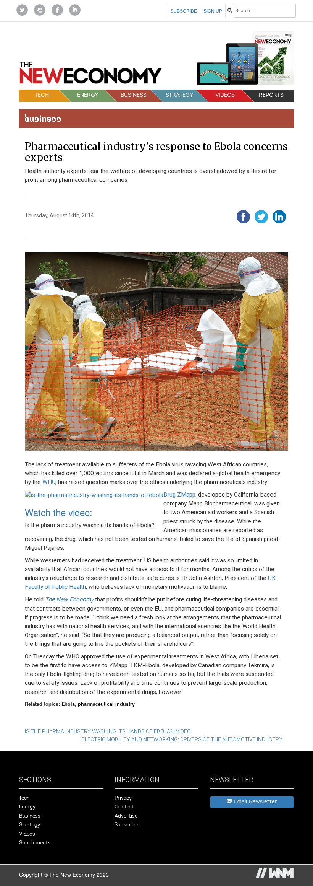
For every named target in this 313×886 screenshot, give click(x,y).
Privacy (123, 798)
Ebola (68, 703)
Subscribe (183, 11)
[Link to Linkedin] (75, 9)
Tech (42, 95)
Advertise (126, 816)
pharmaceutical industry (106, 703)
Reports (271, 95)
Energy (87, 95)
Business (134, 95)
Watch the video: (58, 512)
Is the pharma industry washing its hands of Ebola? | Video (108, 731)
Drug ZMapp (179, 494)
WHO (48, 482)
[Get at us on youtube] (39, 9)
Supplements (35, 843)
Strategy (179, 95)
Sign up (212, 11)
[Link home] (90, 75)
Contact (124, 807)
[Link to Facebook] (57, 9)
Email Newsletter (254, 801)
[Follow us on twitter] (22, 9)
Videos (225, 95)
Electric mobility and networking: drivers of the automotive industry (182, 739)
